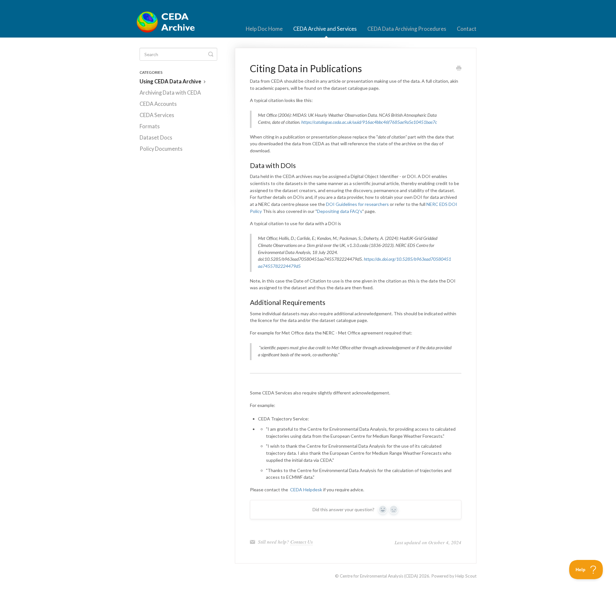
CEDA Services (157, 115)
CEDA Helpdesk (306, 489)
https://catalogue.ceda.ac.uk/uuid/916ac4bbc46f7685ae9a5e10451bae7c (369, 122)
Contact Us (301, 541)
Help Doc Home (264, 29)
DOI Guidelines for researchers (357, 204)
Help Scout (465, 576)
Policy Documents (161, 149)
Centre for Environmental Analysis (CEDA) (379, 576)
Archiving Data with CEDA (170, 92)
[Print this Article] (458, 68)
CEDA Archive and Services (325, 29)
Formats (150, 126)
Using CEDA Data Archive (171, 81)
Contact (466, 29)
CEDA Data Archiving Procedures (406, 29)
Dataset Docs (156, 137)
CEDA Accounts (158, 104)
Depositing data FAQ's (339, 211)
